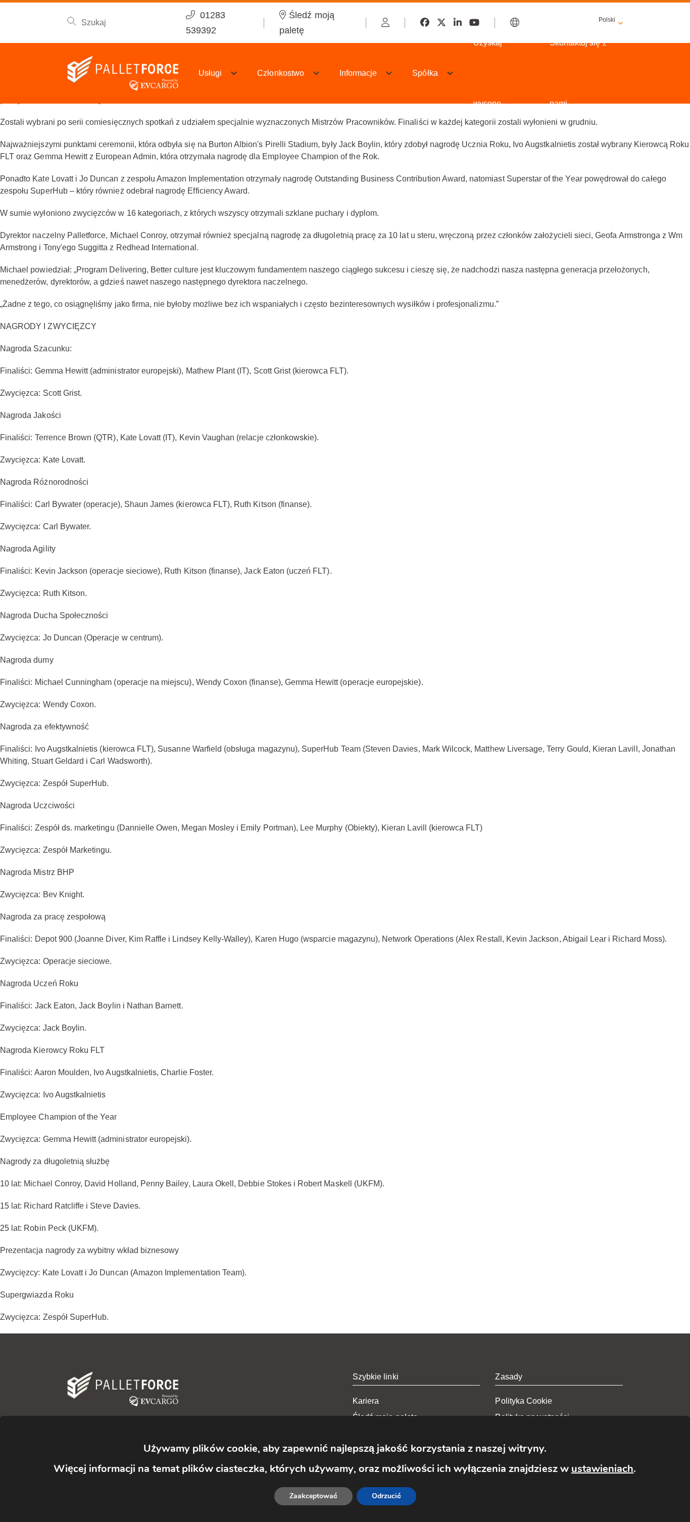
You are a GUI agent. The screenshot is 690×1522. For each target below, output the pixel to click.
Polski (607, 19)
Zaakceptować (313, 1496)
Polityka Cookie (523, 1401)
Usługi (210, 73)
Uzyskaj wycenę (487, 73)
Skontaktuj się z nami (578, 73)
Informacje (358, 73)
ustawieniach (602, 1468)
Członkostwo (280, 73)
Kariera (366, 1401)
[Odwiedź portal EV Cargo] (385, 23)
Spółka (424, 73)
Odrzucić (386, 1496)
